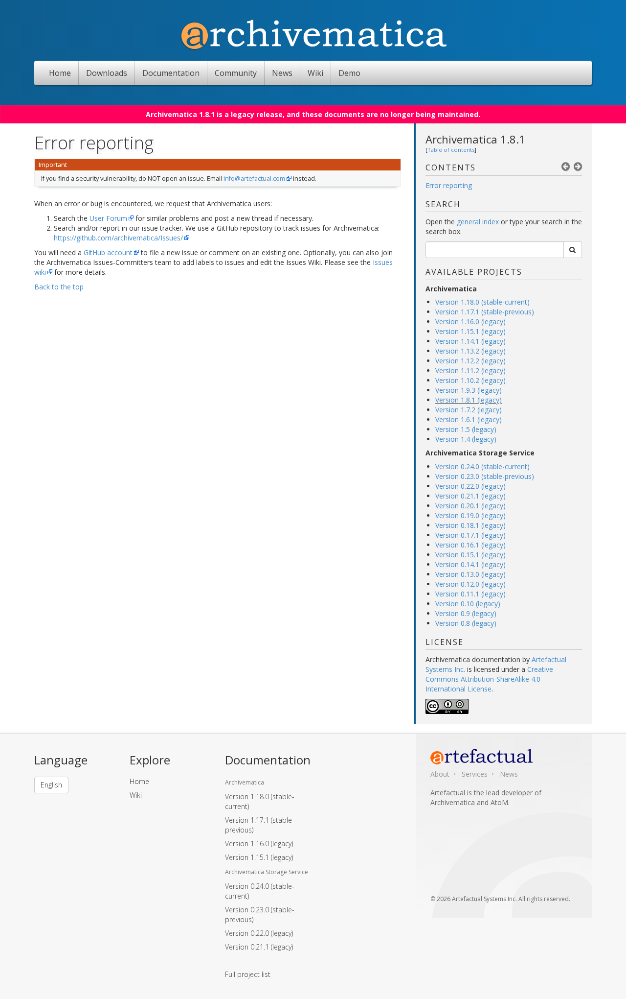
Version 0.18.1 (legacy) (470, 525)
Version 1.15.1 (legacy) (470, 331)
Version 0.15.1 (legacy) (470, 554)
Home (60, 73)
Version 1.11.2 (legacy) (470, 370)
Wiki (315, 73)
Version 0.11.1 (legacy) (470, 593)
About (439, 774)
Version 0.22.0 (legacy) (470, 486)
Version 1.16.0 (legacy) (470, 321)
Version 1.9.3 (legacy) (468, 390)
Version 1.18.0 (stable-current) (482, 302)
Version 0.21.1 (259, 946)
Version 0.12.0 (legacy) (470, 584)
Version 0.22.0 (259, 933)
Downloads (106, 73)
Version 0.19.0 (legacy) (470, 515)
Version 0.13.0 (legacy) (470, 574)
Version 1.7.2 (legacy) (468, 409)
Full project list (247, 974)
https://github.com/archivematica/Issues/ (118, 237)
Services (475, 774)
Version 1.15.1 (259, 857)
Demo (349, 73)
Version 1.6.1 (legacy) (468, 419)
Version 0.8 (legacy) (465, 623)
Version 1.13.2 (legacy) (470, 351)
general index (478, 221)
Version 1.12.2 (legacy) (470, 360)
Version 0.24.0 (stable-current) (482, 466)
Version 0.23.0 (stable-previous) (484, 476)
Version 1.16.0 (259, 843)
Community (236, 73)
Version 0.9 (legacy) (465, 613)
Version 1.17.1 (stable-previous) (484, 311)
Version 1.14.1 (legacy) (470, 341)
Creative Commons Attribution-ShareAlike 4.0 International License (489, 679)
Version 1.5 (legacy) (465, 429)
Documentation (171, 73)
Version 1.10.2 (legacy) (470, 380)
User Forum (108, 218)
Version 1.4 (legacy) (465, 439)
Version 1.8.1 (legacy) (468, 399)
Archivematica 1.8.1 (475, 139)
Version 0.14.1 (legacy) (470, 564)
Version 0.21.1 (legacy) (470, 495)
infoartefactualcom (254, 178)
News (282, 73)
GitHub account (108, 252)
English (51, 784)
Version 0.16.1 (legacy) (470, 544)
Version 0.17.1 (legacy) (470, 535)
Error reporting (448, 185)
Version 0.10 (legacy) (467, 603)
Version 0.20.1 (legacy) (470, 505)
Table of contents (450, 149)
